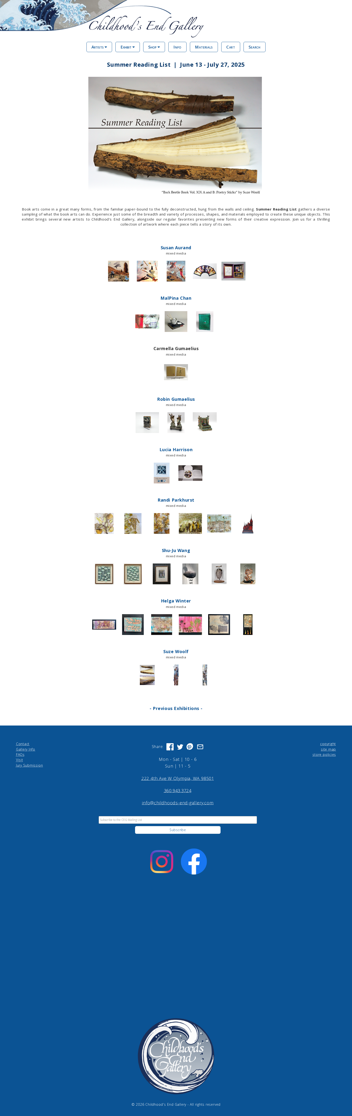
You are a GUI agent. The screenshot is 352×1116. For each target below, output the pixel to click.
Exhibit (126, 47)
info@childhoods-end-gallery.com (177, 803)
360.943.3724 (178, 790)
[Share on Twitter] (180, 746)
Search (255, 47)
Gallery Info (25, 749)
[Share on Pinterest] (190, 746)
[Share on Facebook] (170, 746)
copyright (328, 744)
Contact (22, 744)
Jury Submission (29, 765)
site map (328, 749)
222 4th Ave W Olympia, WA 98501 (178, 778)
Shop (153, 47)
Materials (204, 47)
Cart (230, 47)
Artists (98, 47)
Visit (19, 760)
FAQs (20, 754)
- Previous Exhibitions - (176, 708)
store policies (324, 754)
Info (177, 47)
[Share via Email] (200, 746)
